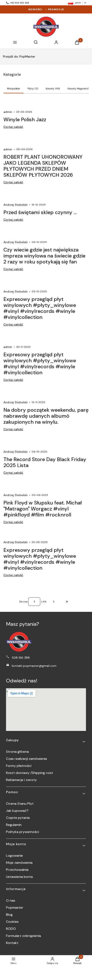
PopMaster (19, 56)
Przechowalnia (17, 869)
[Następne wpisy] (53, 601)
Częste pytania (18, 817)
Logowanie (14, 855)
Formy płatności (18, 765)
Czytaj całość (13, 127)
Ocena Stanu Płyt (20, 803)
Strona (23, 601)
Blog (9, 914)
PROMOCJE (56, 9)
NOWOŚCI (35, 9)
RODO (11, 928)
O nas (10, 900)
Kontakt (12, 943)
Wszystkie (13, 88)
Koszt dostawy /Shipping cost (29, 773)
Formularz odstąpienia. (24, 935)
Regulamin (14, 825)
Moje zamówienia (19, 862)
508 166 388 (21, 658)
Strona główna (17, 751)
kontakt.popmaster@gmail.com (34, 666)
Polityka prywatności (22, 832)
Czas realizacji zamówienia (26, 758)
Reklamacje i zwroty (21, 780)
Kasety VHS (53, 88)
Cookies (12, 921)
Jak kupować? (17, 810)
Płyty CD (33, 88)
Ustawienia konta (19, 876)
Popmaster (14, 907)
